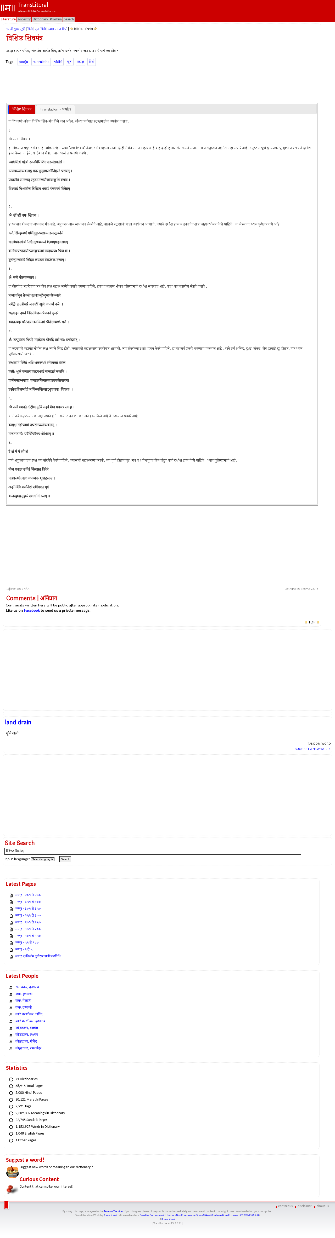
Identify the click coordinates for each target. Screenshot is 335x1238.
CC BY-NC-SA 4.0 (249, 1215)
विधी (30, 29)
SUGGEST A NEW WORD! (313, 749)
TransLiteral (110, 1215)
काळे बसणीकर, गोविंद (28, 1014)
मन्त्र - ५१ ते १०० (27, 943)
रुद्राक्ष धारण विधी (57, 29)
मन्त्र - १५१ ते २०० (28, 929)
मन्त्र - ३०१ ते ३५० (28, 909)
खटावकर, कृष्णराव (27, 987)
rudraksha (41, 62)
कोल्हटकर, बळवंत (26, 1028)
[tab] (21, 109)
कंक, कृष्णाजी (23, 994)
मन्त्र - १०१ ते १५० (28, 936)
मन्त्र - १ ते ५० (25, 950)
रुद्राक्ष (80, 62)
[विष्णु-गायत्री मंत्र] (95, 29)
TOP (312, 622)
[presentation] (22, 109)
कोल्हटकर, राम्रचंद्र (28, 1048)
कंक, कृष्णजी (23, 1008)
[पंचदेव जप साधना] (71, 29)
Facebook (32, 610)
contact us (285, 1206)
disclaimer (305, 1206)
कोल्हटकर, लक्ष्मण (26, 1035)
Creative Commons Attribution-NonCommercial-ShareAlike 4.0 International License (189, 1215)
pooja (23, 62)
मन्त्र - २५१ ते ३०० (28, 916)
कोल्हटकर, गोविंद (26, 1042)
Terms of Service (113, 1211)
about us (323, 1206)
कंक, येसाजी (23, 1001)
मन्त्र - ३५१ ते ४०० (28, 902)
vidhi (58, 62)
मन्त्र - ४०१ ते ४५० (28, 895)
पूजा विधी (40, 29)
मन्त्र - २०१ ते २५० (28, 922)
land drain (18, 722)
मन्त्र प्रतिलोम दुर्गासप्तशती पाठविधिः (38, 956)
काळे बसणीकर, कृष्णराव (30, 1021)
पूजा (69, 62)
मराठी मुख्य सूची (15, 29)
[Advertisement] (162, 82)
